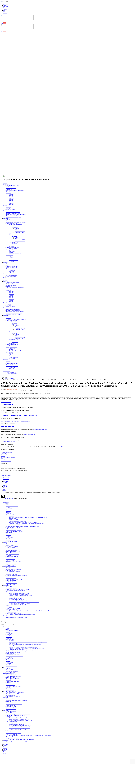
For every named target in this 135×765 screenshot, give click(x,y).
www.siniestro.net (9, 498)
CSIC (2, 458)
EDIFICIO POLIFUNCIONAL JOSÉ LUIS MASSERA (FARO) (19, 415)
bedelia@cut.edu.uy (63, 446)
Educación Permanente (6, 459)
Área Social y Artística (6, 461)
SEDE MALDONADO (7, 426)
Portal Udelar (3, 453)
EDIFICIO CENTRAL (7, 404)
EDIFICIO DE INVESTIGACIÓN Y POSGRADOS (16, 421)
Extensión (3, 456)
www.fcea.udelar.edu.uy (6, 475)
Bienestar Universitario (6, 454)
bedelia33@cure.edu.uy (29, 434)
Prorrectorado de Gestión (6, 452)
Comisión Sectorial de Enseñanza (8, 457)
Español (7, 1)
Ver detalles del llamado (6, 402)
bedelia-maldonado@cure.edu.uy (40, 429)
